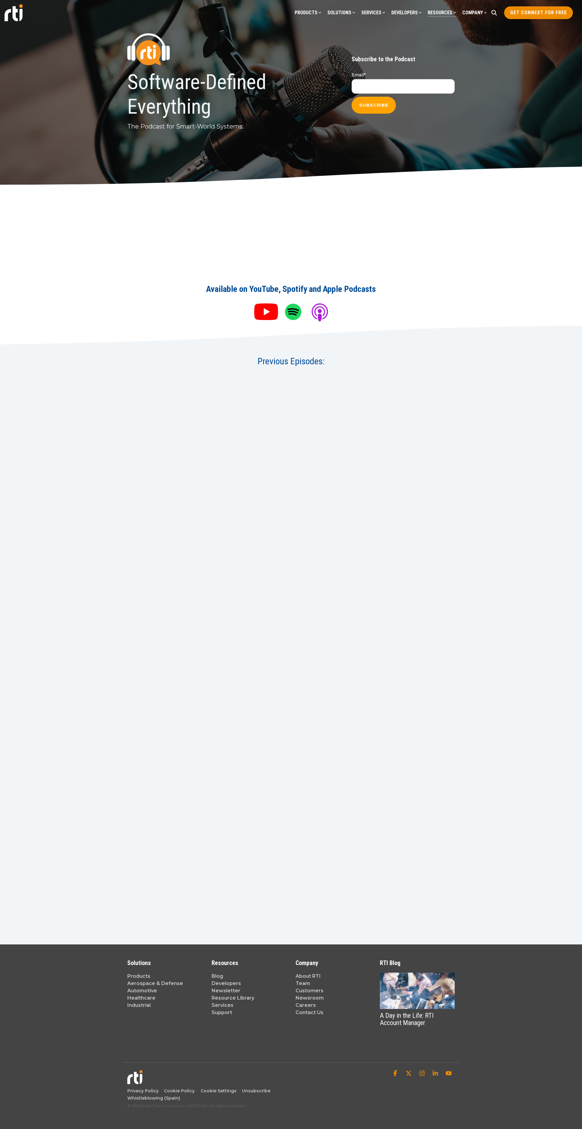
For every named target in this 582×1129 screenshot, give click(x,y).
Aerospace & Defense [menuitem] (155, 983)
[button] (396, 1073)
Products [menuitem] (138, 976)
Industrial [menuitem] (139, 1005)
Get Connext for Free (538, 12)
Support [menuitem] (222, 1012)
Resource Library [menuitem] (233, 998)
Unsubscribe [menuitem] (254, 1091)
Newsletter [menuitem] (226, 991)
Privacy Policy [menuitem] (143, 1091)
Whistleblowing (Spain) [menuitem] (153, 1098)
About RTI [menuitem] (308, 976)
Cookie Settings (218, 1091)
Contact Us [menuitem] (309, 1012)
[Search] (494, 12)
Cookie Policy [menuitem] (178, 1091)
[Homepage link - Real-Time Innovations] (134, 1081)
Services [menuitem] (222, 1005)
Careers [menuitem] (306, 1005)
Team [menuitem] (303, 983)
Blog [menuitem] (217, 976)
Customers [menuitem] (309, 991)
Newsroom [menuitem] (310, 998)
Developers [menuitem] (226, 983)
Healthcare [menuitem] (141, 998)
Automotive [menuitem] (142, 991)
